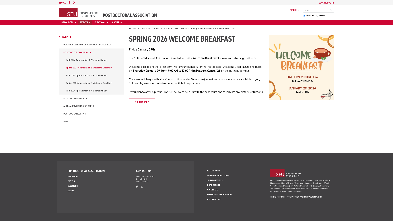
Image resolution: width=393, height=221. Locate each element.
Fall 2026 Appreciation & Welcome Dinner (86, 60)
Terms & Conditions (277, 197)
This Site (310, 15)
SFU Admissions (214, 180)
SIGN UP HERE (142, 102)
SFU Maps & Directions (218, 175)
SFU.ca (322, 15)
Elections (99, 22)
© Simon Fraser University (311, 197)
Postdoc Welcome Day (176, 28)
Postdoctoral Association (130, 15)
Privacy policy (293, 197)
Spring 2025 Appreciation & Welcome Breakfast (89, 83)
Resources (67, 22)
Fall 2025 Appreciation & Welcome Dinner (86, 75)
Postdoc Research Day (76, 98)
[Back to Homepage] (79, 12)
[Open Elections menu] (108, 22)
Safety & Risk (213, 170)
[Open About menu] (121, 22)
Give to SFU (212, 189)
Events (84, 22)
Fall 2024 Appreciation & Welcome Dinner (86, 90)
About (115, 22)
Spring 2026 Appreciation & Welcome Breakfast (89, 67)
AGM (65, 121)
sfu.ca (62, 3)
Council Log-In (326, 3)
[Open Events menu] (90, 22)
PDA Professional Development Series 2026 (87, 44)
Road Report (213, 185)
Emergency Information (219, 194)
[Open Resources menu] (76, 22)
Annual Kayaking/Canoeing (78, 106)
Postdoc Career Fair (74, 113)
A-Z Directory (214, 199)
